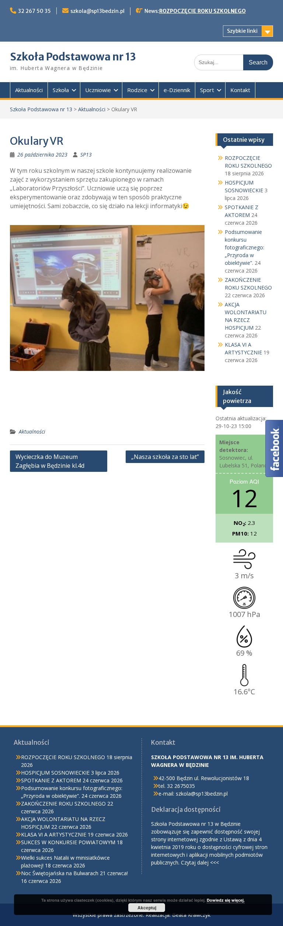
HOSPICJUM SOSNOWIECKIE (55, 772)
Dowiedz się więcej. (226, 900)
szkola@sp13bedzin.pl (97, 11)
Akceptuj (146, 907)
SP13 (86, 154)
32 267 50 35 (34, 11)
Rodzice (137, 90)
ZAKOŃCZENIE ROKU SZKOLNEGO (63, 803)
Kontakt (240, 90)
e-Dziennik (177, 90)
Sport (207, 90)
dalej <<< (208, 862)
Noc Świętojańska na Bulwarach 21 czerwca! (74, 873)
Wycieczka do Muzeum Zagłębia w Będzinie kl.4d (49, 461)
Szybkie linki (242, 31)
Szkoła (61, 90)
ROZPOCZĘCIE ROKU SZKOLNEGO (202, 11)
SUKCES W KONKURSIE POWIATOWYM (68, 842)
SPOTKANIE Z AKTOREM (51, 780)
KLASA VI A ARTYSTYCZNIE (53, 834)
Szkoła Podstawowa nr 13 (73, 56)
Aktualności (29, 90)
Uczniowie (98, 90)
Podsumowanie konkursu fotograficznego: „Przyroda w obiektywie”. (244, 247)
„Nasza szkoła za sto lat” (165, 457)
